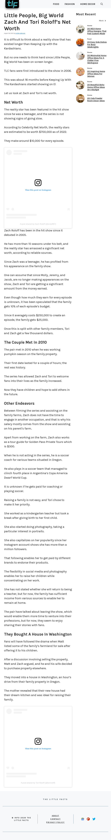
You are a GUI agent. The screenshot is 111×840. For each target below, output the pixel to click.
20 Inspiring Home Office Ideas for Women (96, 73)
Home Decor (87, 4)
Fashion (70, 4)
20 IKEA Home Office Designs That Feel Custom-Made (96, 31)
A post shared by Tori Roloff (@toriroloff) (38, 783)
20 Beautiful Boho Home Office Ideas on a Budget (96, 87)
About (55, 816)
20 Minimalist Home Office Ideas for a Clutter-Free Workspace (96, 59)
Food (56, 4)
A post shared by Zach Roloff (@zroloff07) (38, 224)
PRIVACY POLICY (55, 822)
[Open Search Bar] (102, 4)
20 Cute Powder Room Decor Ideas (96, 99)
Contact (55, 819)
